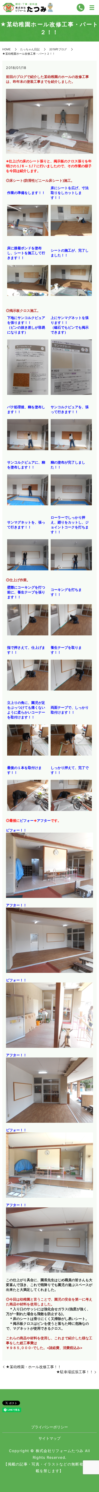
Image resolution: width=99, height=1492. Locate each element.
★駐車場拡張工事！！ (74, 1372)
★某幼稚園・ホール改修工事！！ (33, 1366)
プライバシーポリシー (49, 1427)
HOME (6, 49)
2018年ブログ (58, 49)
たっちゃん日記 (30, 49)
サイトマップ (49, 1438)
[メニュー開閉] (92, 7)
